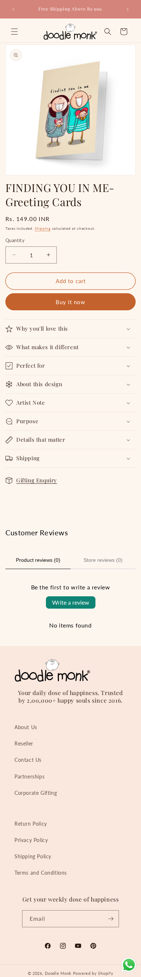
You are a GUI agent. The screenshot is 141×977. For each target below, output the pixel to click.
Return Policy (30, 824)
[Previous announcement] (13, 9)
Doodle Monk (58, 973)
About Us (25, 727)
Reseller (23, 743)
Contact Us (28, 760)
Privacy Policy (31, 840)
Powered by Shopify (93, 973)
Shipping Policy (32, 856)
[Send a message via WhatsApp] (128, 964)
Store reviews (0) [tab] (103, 560)
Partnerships (29, 776)
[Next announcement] (128, 9)
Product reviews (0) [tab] (38, 560)
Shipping (43, 228)
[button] (14, 32)
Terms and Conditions (40, 873)
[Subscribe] (111, 918)
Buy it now (70, 302)
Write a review (70, 602)
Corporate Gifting (35, 793)
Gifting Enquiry (36, 480)
